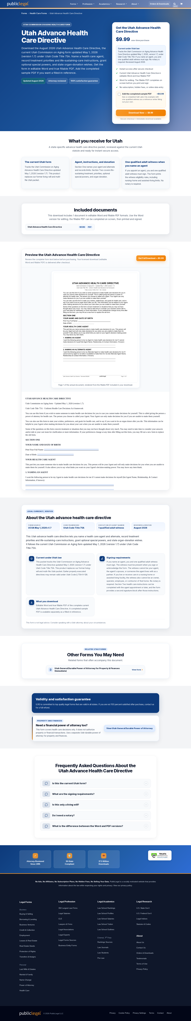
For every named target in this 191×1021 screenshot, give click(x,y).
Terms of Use (141, 964)
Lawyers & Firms (65, 924)
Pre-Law (100, 958)
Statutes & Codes (143, 924)
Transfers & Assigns (27, 957)
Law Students (103, 953)
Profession (88, 4)
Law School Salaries (105, 919)
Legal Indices (141, 919)
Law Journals (102, 947)
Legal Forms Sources (67, 940)
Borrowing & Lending (28, 919)
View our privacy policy (122, 885)
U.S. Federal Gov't (144, 913)
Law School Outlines (105, 929)
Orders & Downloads (159, 4)
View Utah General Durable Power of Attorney (129, 728)
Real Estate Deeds (27, 946)
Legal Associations (66, 929)
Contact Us (141, 948)
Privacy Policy (142, 969)
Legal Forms (25, 902)
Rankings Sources (104, 942)
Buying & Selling (26, 914)
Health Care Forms (38, 13)
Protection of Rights (27, 951)
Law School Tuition (105, 924)
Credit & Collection (27, 930)
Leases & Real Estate (28, 941)
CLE (60, 919)
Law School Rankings (106, 908)
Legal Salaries (64, 913)
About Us (140, 942)
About (134, 4)
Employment (24, 935)
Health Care (24, 990)
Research (120, 4)
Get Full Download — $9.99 (151, 258)
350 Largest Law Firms (67, 908)
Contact (160, 1013)
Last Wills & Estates (27, 969)
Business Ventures (27, 925)
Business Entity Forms (67, 945)
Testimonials (141, 958)
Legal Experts (64, 935)
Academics (104, 4)
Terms (151, 1013)
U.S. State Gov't (143, 908)
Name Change (25, 980)
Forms (73, 4)
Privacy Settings (139, 1013)
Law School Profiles (105, 913)
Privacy (113, 1013)
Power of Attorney (26, 985)
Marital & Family (26, 974)
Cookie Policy (124, 1013)
